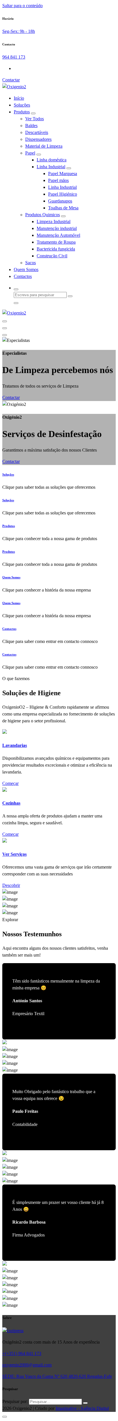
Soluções (22, 105)
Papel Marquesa (62, 173)
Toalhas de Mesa (63, 207)
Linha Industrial (51, 166)
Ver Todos (34, 118)
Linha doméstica (51, 159)
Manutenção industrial (57, 228)
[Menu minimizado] (4, 321)
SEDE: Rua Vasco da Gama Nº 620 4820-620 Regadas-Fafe (57, 1376)
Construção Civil (52, 255)
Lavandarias (14, 745)
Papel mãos (58, 180)
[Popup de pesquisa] (16, 289)
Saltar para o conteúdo (22, 5)
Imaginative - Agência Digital (82, 1408)
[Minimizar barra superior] (4, 335)
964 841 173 (13, 57)
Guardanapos (60, 201)
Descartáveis (36, 132)
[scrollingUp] (4, 1417)
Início (19, 98)
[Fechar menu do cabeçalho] (4, 328)
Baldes (31, 125)
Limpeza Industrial (53, 221)
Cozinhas (11, 803)
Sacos (30, 262)
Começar (10, 783)
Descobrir (11, 885)
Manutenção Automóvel (58, 235)
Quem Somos (26, 269)
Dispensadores (38, 139)
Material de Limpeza (43, 146)
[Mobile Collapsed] (33, 113)
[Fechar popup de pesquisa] (16, 303)
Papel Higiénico (62, 194)
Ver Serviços (14, 854)
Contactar (11, 79)
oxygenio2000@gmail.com (27, 1364)
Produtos (22, 111)
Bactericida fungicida (56, 248)
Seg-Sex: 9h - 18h (18, 31)
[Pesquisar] (85, 1403)
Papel (30, 153)
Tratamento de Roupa (56, 242)
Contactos (23, 276)
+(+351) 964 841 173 (21, 1353)
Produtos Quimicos (42, 214)
